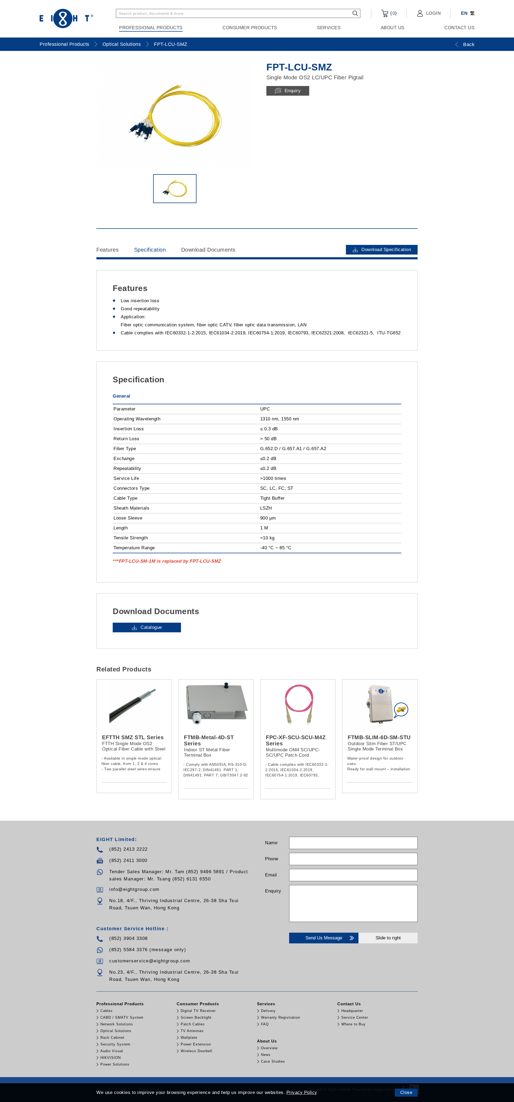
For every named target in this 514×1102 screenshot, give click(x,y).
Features (107, 250)
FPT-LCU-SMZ (170, 44)
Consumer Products (249, 27)
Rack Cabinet (112, 1038)
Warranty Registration (280, 1017)
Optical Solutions (122, 44)
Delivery (268, 1011)
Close (406, 1092)
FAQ (265, 1024)
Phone (271, 858)
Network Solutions (116, 1024)
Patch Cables (193, 1024)
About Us (393, 27)
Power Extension (196, 1044)
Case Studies (273, 1061)
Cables (106, 1011)
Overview (269, 1048)
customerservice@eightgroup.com (149, 960)
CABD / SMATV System (121, 1017)
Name (271, 842)
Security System (115, 1044)
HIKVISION (110, 1058)
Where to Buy (353, 1024)
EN (464, 13)
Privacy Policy (301, 1092)
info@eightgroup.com (134, 889)
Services (329, 27)
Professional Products (151, 27)
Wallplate (189, 1038)
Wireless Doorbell (196, 1051)
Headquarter (352, 1011)
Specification (150, 250)
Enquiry (273, 891)
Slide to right (388, 937)
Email (271, 874)
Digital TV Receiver (198, 1011)
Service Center (354, 1017)
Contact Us (459, 27)
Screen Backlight (196, 1017)
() (393, 13)
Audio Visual (111, 1051)
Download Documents (208, 250)
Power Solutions (115, 1064)
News (266, 1055)
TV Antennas (192, 1031)
